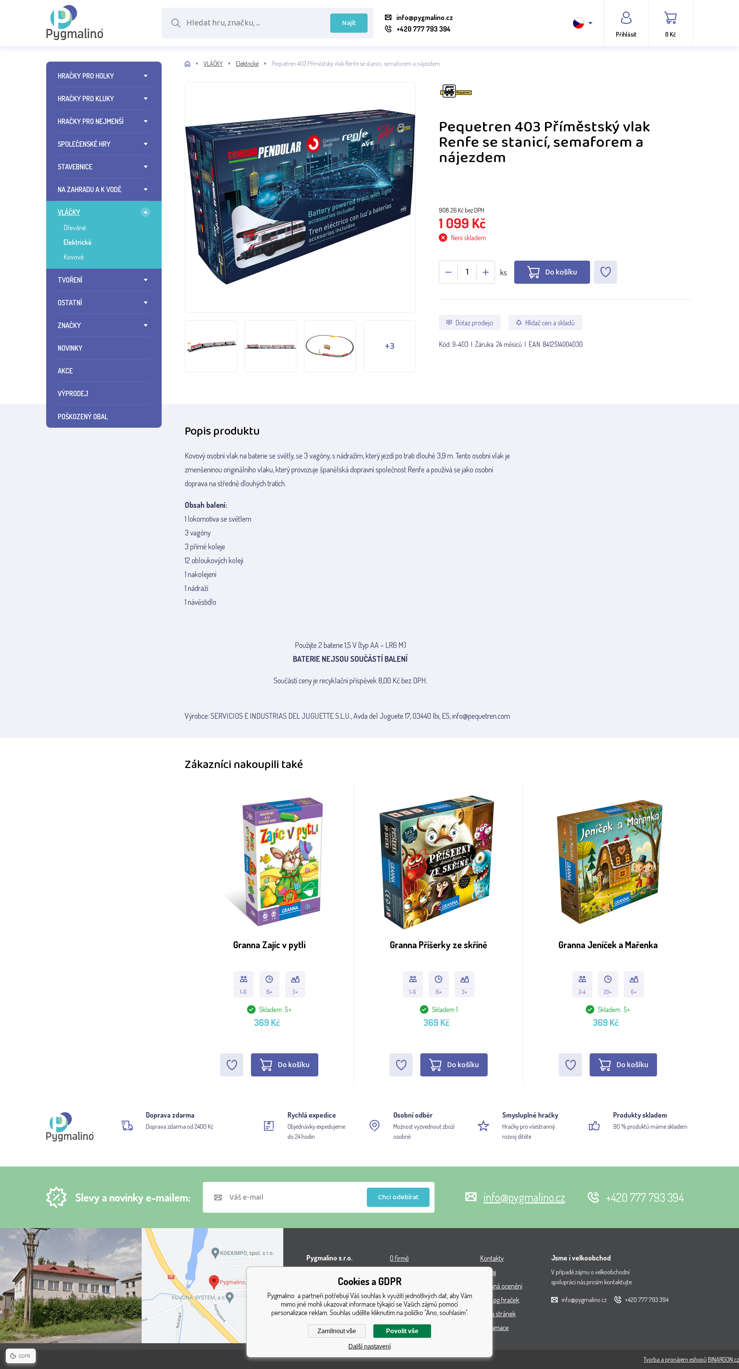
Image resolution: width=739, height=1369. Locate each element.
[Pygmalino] (194, 64)
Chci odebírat (398, 1197)
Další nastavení (369, 1346)
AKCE (65, 371)
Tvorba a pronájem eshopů (675, 1359)
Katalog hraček (499, 1299)
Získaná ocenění (501, 1286)
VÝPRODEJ (73, 393)
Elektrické (78, 242)
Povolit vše (402, 1331)
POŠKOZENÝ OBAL (83, 416)
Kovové (74, 257)
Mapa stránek (498, 1313)
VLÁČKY (69, 212)
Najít (349, 23)
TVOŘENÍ (70, 280)
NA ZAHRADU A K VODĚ (89, 189)
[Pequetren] (566, 99)
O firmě (399, 1258)
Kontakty (492, 1258)
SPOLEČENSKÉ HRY (84, 144)
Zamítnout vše (337, 1331)
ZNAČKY (69, 325)
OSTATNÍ (70, 302)
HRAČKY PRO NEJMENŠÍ (91, 121)
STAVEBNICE (75, 166)
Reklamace (494, 1327)
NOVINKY (70, 348)
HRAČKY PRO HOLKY (86, 76)
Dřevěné (75, 227)
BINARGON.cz (723, 1359)
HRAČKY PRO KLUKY (86, 98)
